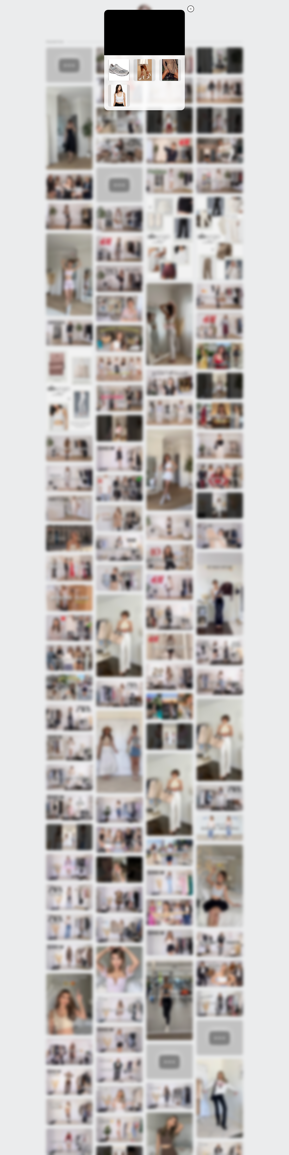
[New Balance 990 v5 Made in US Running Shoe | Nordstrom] (119, 70)
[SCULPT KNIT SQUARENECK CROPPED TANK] (119, 95)
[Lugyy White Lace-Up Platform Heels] (144, 70)
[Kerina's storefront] (191, 9)
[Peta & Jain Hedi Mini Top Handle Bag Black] (170, 70)
